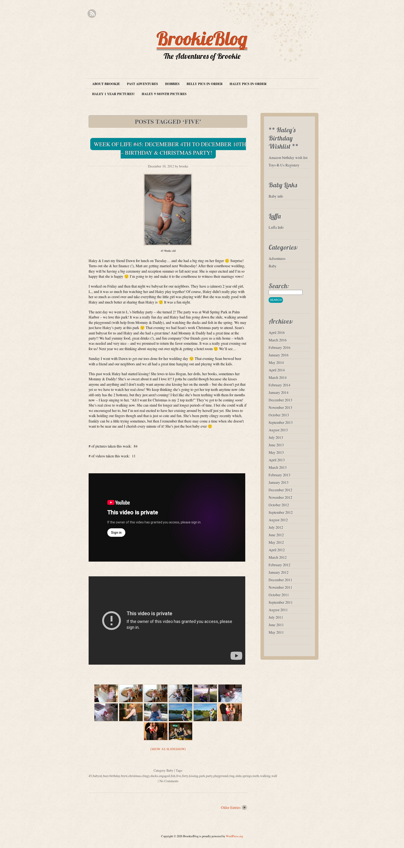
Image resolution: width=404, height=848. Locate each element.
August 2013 (278, 429)
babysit (97, 776)
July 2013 (276, 437)
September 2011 (281, 602)
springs (247, 776)
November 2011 (280, 587)
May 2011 (276, 632)
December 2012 (280, 489)
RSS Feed (91, 13)
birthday (114, 776)
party (209, 776)
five (178, 776)
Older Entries (231, 807)
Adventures (277, 258)
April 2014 (277, 369)
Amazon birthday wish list (288, 157)
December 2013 (280, 399)
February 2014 (279, 384)
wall (274, 776)
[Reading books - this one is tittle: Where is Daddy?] (106, 712)
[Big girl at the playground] (131, 712)
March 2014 (278, 377)
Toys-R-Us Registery (284, 165)
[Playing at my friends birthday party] (156, 712)
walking (265, 776)
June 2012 (276, 534)
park (202, 776)
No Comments (168, 781)
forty (185, 776)
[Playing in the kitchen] (230, 693)
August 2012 (278, 519)
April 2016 (277, 332)
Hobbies (172, 83)
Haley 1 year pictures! (113, 93)
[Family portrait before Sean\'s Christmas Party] (230, 712)
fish (173, 776)
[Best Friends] (131, 693)
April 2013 (277, 459)
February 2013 (279, 474)
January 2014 (279, 392)
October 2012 (279, 504)
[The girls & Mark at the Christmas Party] (180, 731)
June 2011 (276, 624)
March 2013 (278, 467)
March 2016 (278, 339)
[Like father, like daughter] (106, 693)
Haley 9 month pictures (164, 93)
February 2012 (279, 564)
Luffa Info (276, 227)
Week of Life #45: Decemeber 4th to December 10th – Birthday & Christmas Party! (170, 148)
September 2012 (281, 512)
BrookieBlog (202, 38)
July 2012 (276, 527)
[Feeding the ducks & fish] (180, 712)
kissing (193, 776)
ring (231, 776)
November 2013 (280, 407)
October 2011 (279, 594)
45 (90, 776)
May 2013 (276, 452)
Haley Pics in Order (248, 83)
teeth (256, 776)
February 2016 (279, 347)
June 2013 (276, 444)
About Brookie (106, 83)
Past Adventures (142, 83)
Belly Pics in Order (205, 83)
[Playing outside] (205, 693)
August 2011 (278, 609)
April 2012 (277, 549)
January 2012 (279, 572)
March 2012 (278, 557)
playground (220, 776)
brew (124, 776)
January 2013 (279, 482)
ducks (154, 776)
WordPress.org (234, 836)
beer (105, 776)
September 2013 (281, 422)
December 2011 (280, 579)
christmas (134, 776)
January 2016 (279, 354)
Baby (169, 770)
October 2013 (279, 414)
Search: (279, 286)
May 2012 (276, 542)
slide (238, 776)
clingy (146, 776)
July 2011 (276, 617)
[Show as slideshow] (168, 749)
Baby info (276, 196)
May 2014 (276, 362)
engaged (164, 776)
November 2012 (280, 497)
